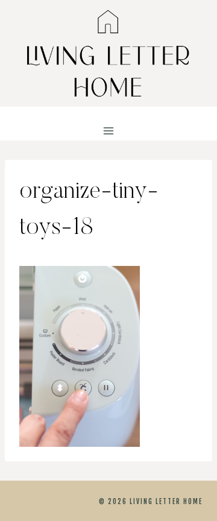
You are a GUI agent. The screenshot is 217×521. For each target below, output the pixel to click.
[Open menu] (109, 131)
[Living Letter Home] (108, 53)
